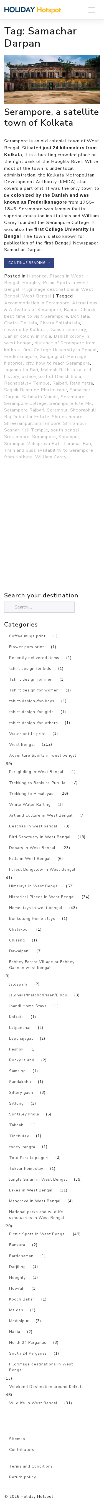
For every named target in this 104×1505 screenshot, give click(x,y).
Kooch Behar (21, 1299)
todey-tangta (22, 1147)
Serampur (57, 410)
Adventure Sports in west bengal (42, 755)
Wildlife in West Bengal (33, 1403)
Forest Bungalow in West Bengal (42, 869)
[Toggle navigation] (91, 9)
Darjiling (17, 1266)
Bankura (17, 1245)
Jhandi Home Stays (28, 1006)
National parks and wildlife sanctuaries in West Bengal (36, 1214)
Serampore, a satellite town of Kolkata (51, 117)
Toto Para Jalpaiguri (29, 1157)
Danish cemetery (67, 330)
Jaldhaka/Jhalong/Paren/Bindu (38, 995)
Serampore (73, 397)
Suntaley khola (24, 1114)
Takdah (16, 1125)
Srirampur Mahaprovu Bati (32, 444)
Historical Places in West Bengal (42, 897)
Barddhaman (21, 1256)
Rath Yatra (81, 383)
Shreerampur (18, 423)
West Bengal (37, 296)
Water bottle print (27, 733)
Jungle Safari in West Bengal (38, 1179)
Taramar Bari (77, 444)
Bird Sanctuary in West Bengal (40, 837)
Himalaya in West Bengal (34, 886)
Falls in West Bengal (30, 858)
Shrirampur (75, 423)
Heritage (77, 356)
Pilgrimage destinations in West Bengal (41, 1367)
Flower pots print (26, 647)
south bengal (65, 430)
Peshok (16, 1049)
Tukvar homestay (26, 1168)
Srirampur (69, 437)
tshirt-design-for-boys (31, 701)
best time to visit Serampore (36, 316)
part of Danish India (60, 376)
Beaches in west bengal (33, 826)
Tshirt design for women (34, 690)
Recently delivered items (34, 657)
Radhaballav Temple (27, 383)
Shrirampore (47, 423)
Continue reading (29, 263)
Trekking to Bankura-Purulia (37, 783)
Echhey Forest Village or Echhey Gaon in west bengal (42, 964)
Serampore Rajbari (24, 410)
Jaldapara (18, 984)
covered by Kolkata (25, 330)
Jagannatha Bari (21, 370)
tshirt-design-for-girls (31, 711)
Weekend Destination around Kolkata (46, 1386)
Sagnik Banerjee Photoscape (35, 390)
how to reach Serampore (63, 363)
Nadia (14, 1331)
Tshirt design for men (31, 679)
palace (29, 376)
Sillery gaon (21, 1092)
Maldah (16, 1310)
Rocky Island (21, 1060)
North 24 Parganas (27, 1342)
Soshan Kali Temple (26, 430)
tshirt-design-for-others (33, 723)
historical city (19, 363)
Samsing (17, 1071)
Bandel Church (79, 310)
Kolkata (16, 1016)
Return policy (22, 1477)
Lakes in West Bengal (31, 1190)
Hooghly (31, 283)
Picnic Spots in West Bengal (37, 1234)
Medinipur (19, 1321)
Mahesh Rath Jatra (61, 370)
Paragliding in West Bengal (36, 771)
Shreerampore (67, 417)
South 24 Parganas (28, 1353)
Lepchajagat (21, 1038)
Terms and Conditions (31, 1466)
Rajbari (59, 383)
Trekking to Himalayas (31, 793)
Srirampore (44, 437)
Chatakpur (19, 929)
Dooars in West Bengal (32, 847)
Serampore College (25, 403)
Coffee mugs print (27, 636)
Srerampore (17, 437)
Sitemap (17, 1438)
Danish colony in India (27, 336)
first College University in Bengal (60, 350)
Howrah (17, 1288)
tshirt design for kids (30, 668)
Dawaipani (19, 951)
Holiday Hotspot (37, 1496)
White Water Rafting (30, 804)
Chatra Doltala (20, 323)
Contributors (21, 1449)
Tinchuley (19, 1136)
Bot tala (80, 316)
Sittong (16, 1103)
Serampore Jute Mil (70, 403)
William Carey (51, 457)
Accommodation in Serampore (37, 303)
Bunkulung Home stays (32, 918)
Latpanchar (20, 1027)
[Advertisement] (52, 538)
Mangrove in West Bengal (35, 1201)
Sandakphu (20, 1081)
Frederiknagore (20, 356)
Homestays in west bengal (35, 907)
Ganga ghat (52, 356)
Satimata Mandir (40, 397)
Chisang (17, 940)
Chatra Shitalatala (60, 323)
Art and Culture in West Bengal (41, 815)
